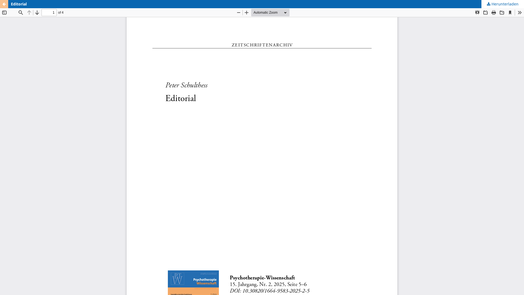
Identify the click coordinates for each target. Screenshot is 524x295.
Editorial (19, 4)
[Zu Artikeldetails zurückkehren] (4, 4)
